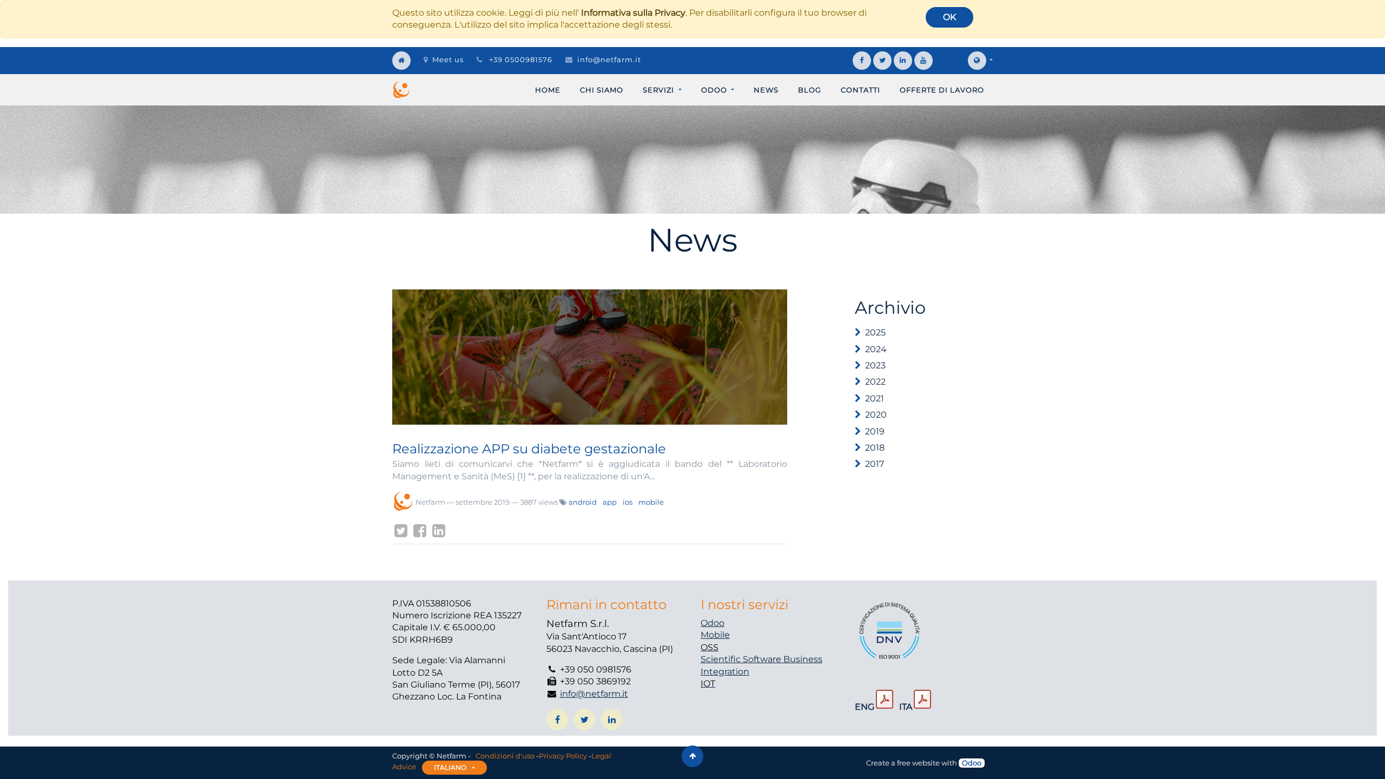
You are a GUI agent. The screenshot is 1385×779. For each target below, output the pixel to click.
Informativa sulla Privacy (633, 13)
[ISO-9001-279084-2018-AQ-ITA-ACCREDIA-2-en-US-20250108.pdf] (884, 699)
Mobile (715, 635)
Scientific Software (742, 659)
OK (949, 17)
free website (918, 762)
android (583, 502)
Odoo (712, 623)
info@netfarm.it (609, 59)
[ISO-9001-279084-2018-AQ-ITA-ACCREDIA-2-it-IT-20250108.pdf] (922, 699)
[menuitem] (547, 89)
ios (627, 502)
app (610, 502)
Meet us (448, 59)
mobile (651, 502)
